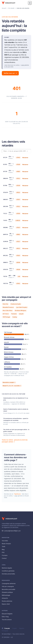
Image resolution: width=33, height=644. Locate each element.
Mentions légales (7, 568)
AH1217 (5, 248)
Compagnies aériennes (8, 583)
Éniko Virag (5, 616)
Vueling (14, 317)
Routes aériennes (7, 601)
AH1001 (5, 227)
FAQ (3, 552)
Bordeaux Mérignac (20, 310)
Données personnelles (8, 574)
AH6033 (5, 262)
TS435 (5, 220)
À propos (4, 555)
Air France (6, 313)
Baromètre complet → (9, 382)
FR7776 (5, 283)
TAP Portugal (6, 317)
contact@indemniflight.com (12, 531)
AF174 (5, 157)
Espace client (6, 604)
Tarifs (3, 546)
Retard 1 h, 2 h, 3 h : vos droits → (12, 385)
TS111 (5, 213)
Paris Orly (5, 304)
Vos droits (5, 540)
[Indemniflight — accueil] (8, 3)
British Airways (8, 352)
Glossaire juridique (7, 592)
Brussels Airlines (9, 337)
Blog (3, 549)
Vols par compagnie (8, 586)
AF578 (5, 171)
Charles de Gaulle (16, 304)
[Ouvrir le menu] (30, 3)
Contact (4, 558)
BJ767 (5, 164)
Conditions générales (8, 571)
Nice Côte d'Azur (7, 310)
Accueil (4, 8)
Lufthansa (7, 362)
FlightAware (17, 494)
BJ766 (5, 185)
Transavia (13, 313)
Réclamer (25, 157)
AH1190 (5, 206)
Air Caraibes (8, 367)
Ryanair (6, 347)
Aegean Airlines (9, 357)
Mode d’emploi (6, 543)
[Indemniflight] (9, 518)
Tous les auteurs (7, 619)
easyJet (21, 313)
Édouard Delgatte (7, 613)
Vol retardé (11, 8)
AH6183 (5, 199)
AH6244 (5, 178)
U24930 (5, 241)
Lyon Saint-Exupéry (21, 307)
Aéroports (5, 598)
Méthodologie (6, 595)
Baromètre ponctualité (8, 589)
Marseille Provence (8, 307)
